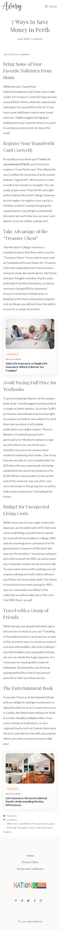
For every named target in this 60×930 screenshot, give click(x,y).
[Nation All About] (12, 6)
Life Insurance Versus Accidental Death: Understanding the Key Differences (26, 801)
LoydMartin (37, 39)
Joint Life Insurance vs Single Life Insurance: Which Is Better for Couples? (26, 367)
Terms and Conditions (30, 868)
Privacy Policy (30, 862)
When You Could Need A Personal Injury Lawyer (31, 823)
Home (30, 855)
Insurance (12, 815)
